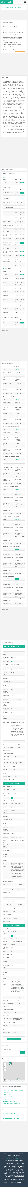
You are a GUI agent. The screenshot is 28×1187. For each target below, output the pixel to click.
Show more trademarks (14, 1039)
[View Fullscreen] (5, 1070)
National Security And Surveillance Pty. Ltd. (13, 1090)
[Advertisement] (14, 15)
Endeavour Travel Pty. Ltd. (9, 1113)
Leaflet (7, 1081)
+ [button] (4, 1064)
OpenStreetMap (17, 1081)
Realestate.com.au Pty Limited (10, 1101)
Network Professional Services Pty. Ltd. (12, 1103)
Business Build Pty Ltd (8, 1116)
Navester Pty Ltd (6, 1094)
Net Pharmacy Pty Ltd (8, 1097)
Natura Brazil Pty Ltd (7, 1092)
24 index (19, 7)
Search (22, 1052)
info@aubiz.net (16, 1157)
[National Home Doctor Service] (17, 1079)
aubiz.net (5, 7)
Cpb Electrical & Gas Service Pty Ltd (11, 1118)
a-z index (10, 7)
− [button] (4, 1066)
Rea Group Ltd (6, 1099)
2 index (14, 7)
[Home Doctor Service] (10, 1063)
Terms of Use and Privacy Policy (14, 1158)
